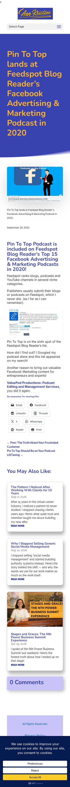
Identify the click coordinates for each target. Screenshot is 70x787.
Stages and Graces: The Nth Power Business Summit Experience (31, 637)
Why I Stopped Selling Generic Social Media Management (33, 545)
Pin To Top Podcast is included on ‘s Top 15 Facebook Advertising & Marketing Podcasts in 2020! (33, 257)
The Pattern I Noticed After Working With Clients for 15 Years (31, 490)
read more (17, 525)
